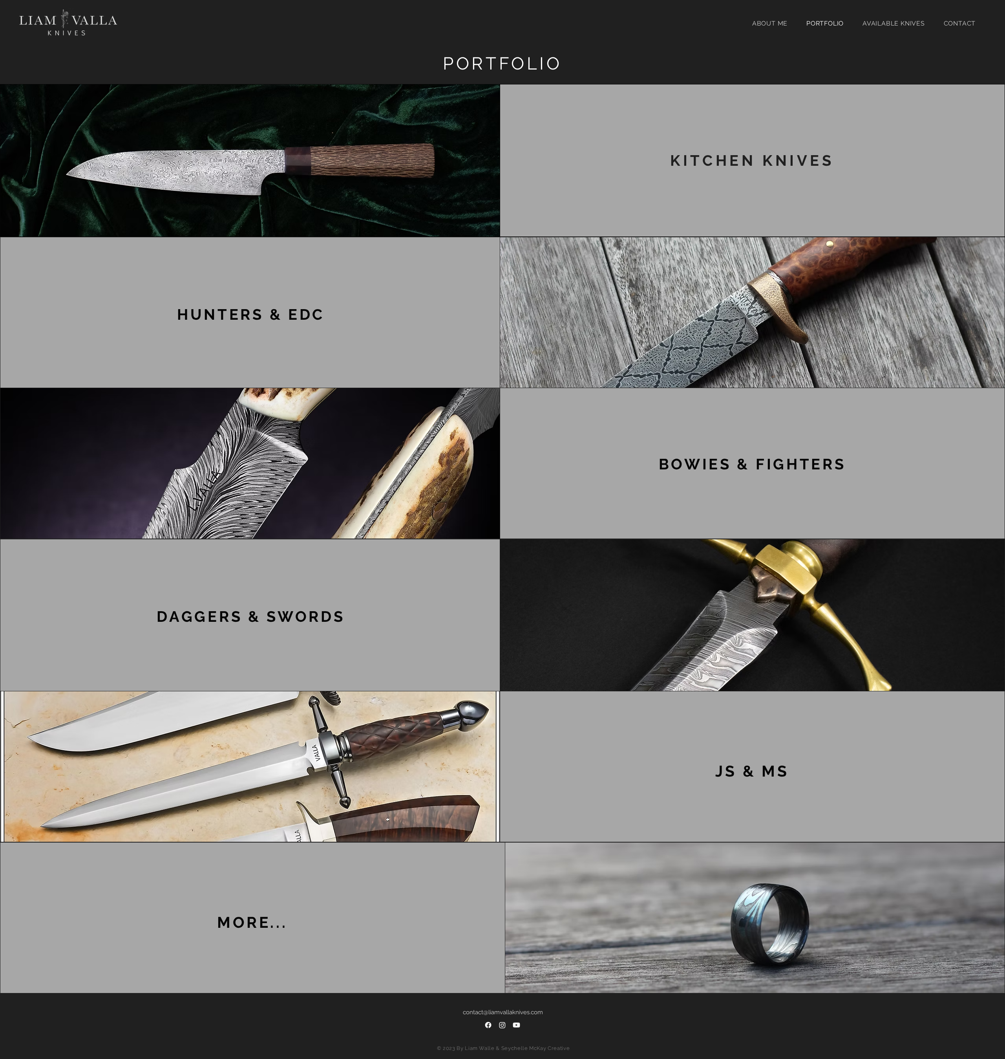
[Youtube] (516, 1025)
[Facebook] (488, 1025)
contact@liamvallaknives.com (503, 1012)
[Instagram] (502, 1025)
